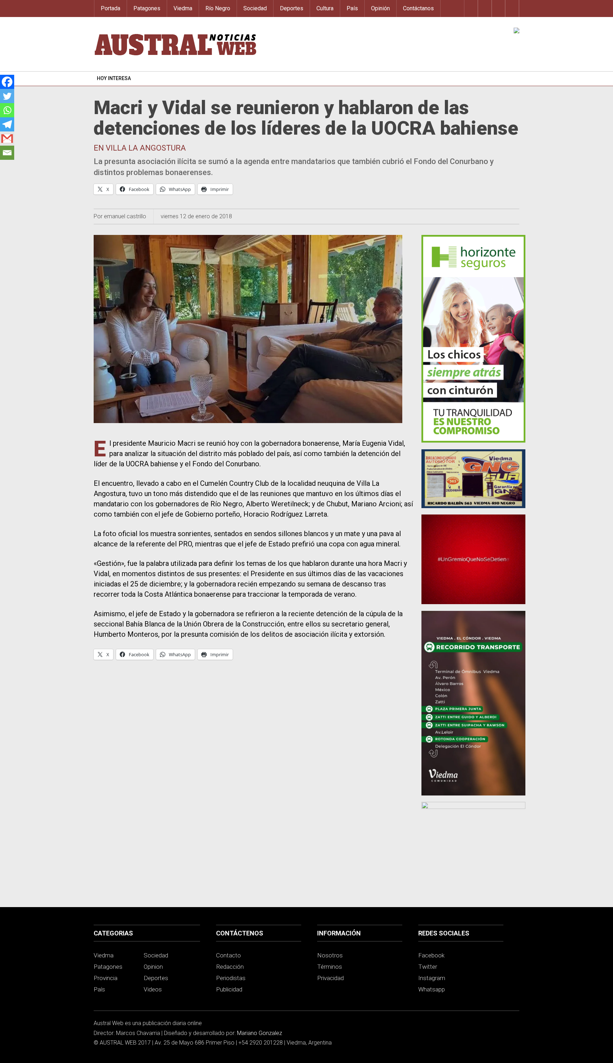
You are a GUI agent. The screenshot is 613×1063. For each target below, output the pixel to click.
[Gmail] (7, 138)
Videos (153, 989)
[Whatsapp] (7, 110)
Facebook (431, 955)
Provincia (105, 978)
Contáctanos (418, 8)
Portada (110, 8)
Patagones (146, 8)
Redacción (230, 966)
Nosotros (330, 955)
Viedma (182, 8)
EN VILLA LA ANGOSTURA (140, 148)
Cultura (324, 8)
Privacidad (330, 978)
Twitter (427, 966)
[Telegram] (7, 124)
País (352, 8)
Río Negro (217, 8)
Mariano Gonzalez (259, 1033)
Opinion (153, 966)
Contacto (228, 955)
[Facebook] (7, 82)
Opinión (380, 8)
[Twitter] (7, 96)
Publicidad (229, 989)
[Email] (7, 153)
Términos (329, 966)
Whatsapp (431, 989)
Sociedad (255, 8)
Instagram (431, 978)
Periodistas (230, 978)
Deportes (291, 8)
